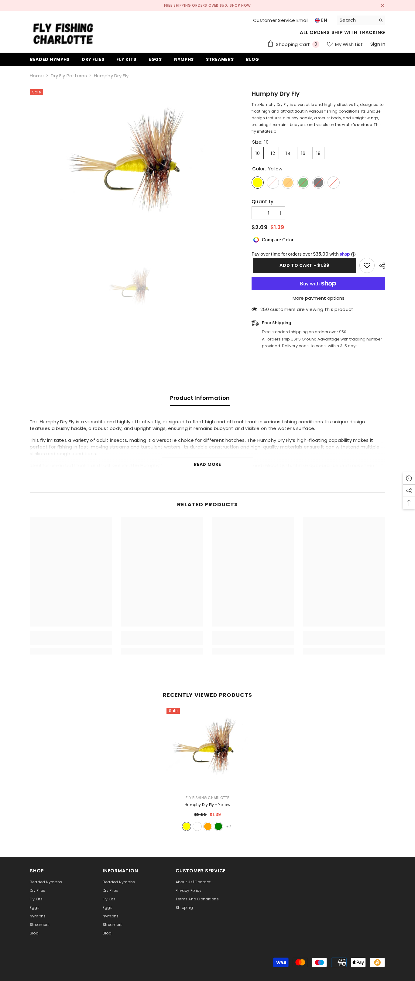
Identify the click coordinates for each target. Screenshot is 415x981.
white (197, 826)
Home (37, 75)
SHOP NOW (240, 5)
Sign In (377, 44)
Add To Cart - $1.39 (303, 265)
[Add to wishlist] (367, 265)
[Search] (361, 20)
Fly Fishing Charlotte (207, 797)
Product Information (200, 398)
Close (382, 5)
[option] (131, 288)
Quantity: (263, 201)
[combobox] (356, 20)
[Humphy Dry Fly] (207, 749)
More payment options (319, 298)
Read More (207, 464)
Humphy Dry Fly (207, 804)
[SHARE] (380, 265)
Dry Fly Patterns (69, 75)
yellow (186, 826)
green (218, 826)
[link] (71, 641)
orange (207, 826)
